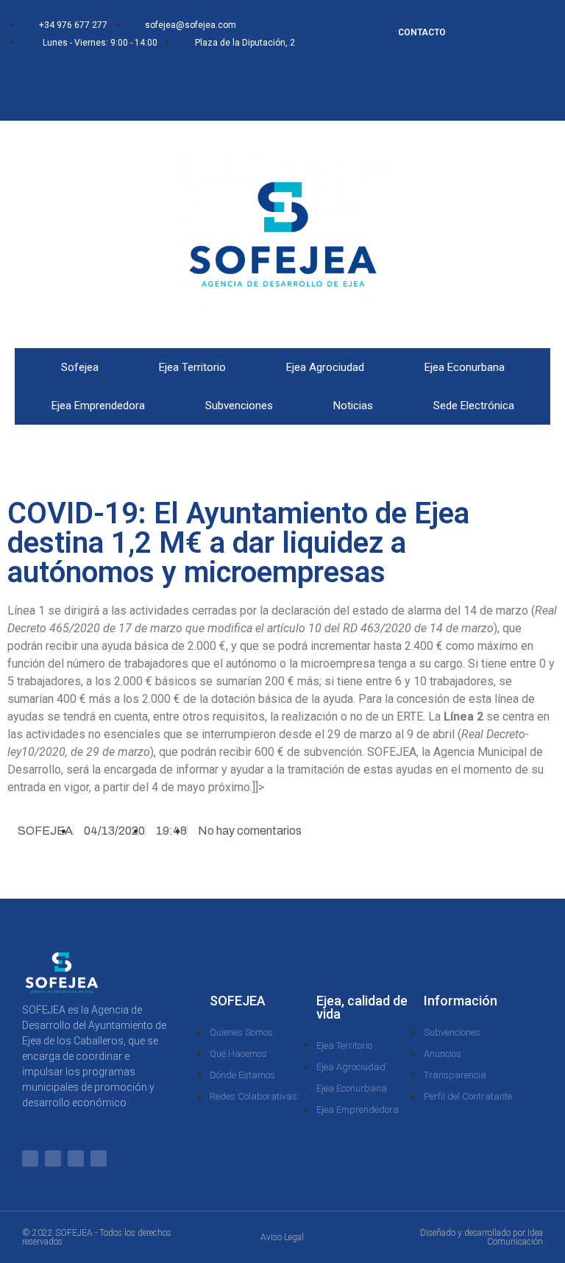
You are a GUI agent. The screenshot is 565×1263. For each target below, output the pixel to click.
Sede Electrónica (473, 405)
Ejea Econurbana (464, 367)
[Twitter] (118, 75)
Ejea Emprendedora (98, 405)
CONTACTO (422, 32)
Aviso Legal (282, 1237)
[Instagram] (142, 75)
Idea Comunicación (515, 1237)
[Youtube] (142, 95)
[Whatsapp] (70, 75)
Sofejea (80, 367)
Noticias (353, 405)
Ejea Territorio (192, 367)
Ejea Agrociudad (325, 367)
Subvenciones (239, 405)
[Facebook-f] (94, 75)
